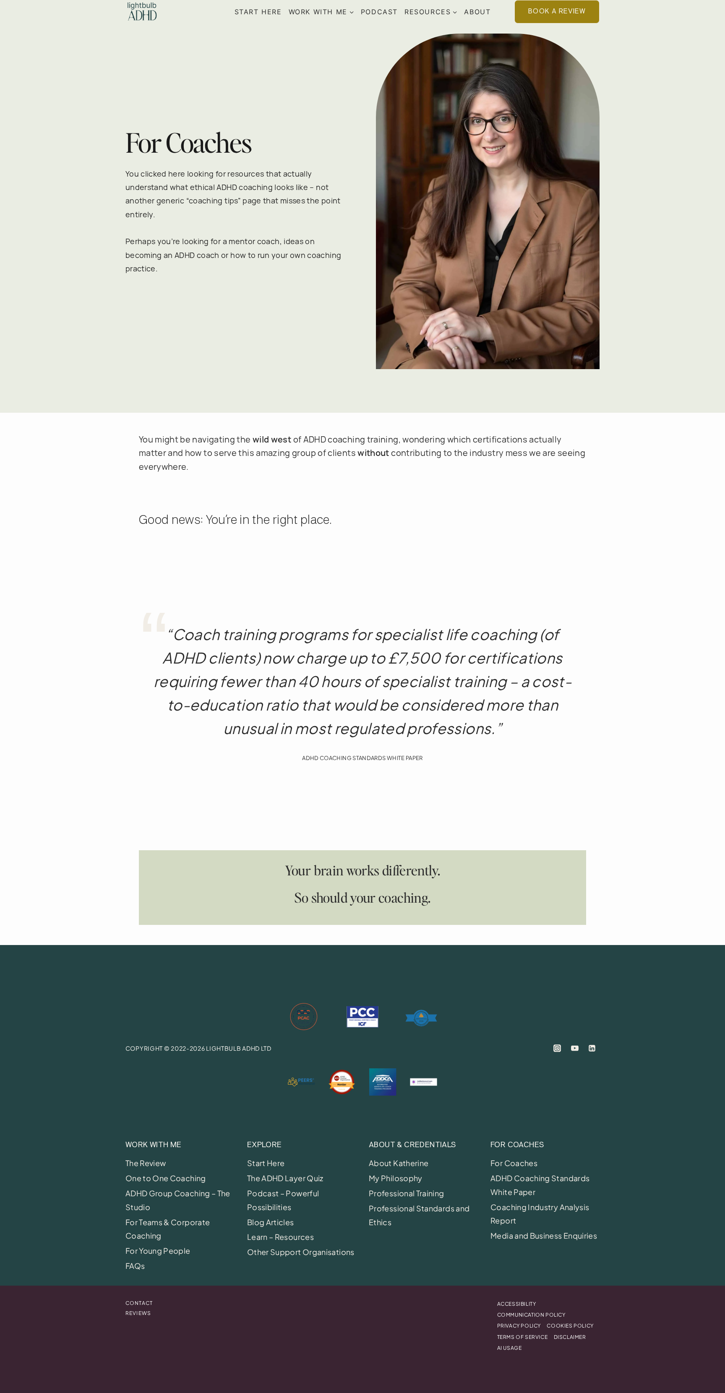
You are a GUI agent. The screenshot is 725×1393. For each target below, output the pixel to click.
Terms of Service (522, 1337)
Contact (139, 1303)
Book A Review (557, 11)
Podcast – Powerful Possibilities (283, 1199)
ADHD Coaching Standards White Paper (539, 1184)
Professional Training (406, 1193)
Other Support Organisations (301, 1252)
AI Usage (509, 1348)
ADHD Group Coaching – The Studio (177, 1199)
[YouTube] (574, 1048)
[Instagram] (557, 1048)
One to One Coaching (165, 1178)
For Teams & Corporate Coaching (167, 1228)
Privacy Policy (519, 1326)
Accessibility (516, 1304)
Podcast (379, 12)
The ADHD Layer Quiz (285, 1178)
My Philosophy (395, 1178)
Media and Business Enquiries (543, 1235)
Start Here (258, 12)
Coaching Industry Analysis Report (539, 1213)
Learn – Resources (280, 1237)
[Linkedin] (592, 1048)
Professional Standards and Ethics (419, 1214)
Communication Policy (531, 1315)
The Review (145, 1163)
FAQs (135, 1266)
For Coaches (513, 1163)
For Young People (157, 1250)
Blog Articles (270, 1222)
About (477, 12)
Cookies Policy (570, 1326)
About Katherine (398, 1163)
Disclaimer (570, 1337)
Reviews (138, 1313)
